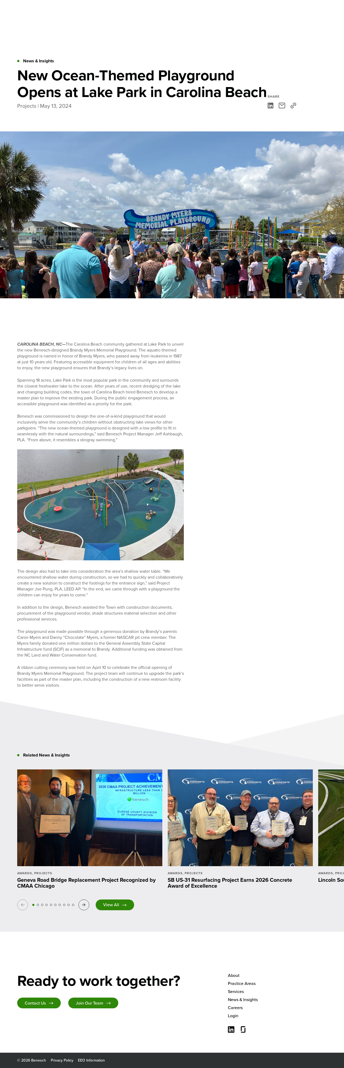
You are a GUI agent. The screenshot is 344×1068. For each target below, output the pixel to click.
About (233, 975)
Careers (235, 1008)
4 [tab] (46, 905)
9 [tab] (68, 905)
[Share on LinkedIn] (270, 105)
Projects (43, 873)
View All (111, 905)
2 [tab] (38, 905)
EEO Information (91, 1060)
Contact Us (35, 1003)
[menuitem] (277, 976)
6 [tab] (55, 905)
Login (233, 1016)
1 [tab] (33, 905)
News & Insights (243, 1000)
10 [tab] (73, 905)
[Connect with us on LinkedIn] (231, 1030)
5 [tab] (51, 905)
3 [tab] (42, 905)
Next (84, 905)
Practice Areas (242, 983)
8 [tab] (64, 905)
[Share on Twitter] (282, 105)
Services (236, 991)
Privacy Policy (62, 1060)
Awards (24, 873)
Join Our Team (89, 1003)
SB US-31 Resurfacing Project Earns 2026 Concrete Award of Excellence (230, 883)
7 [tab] (60, 905)
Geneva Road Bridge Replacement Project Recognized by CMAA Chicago (86, 883)
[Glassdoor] (243, 1030)
